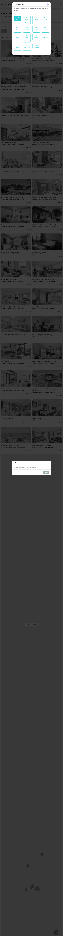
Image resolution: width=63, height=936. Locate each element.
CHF (17, 37)
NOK (27, 47)
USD (27, 20)
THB (36, 46)
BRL (36, 37)
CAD (36, 29)
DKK (45, 29)
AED (45, 19)
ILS (17, 47)
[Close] (49, 4)
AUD (26, 29)
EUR (17, 18)
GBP (36, 20)
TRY (17, 29)
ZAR (27, 38)
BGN (45, 37)
